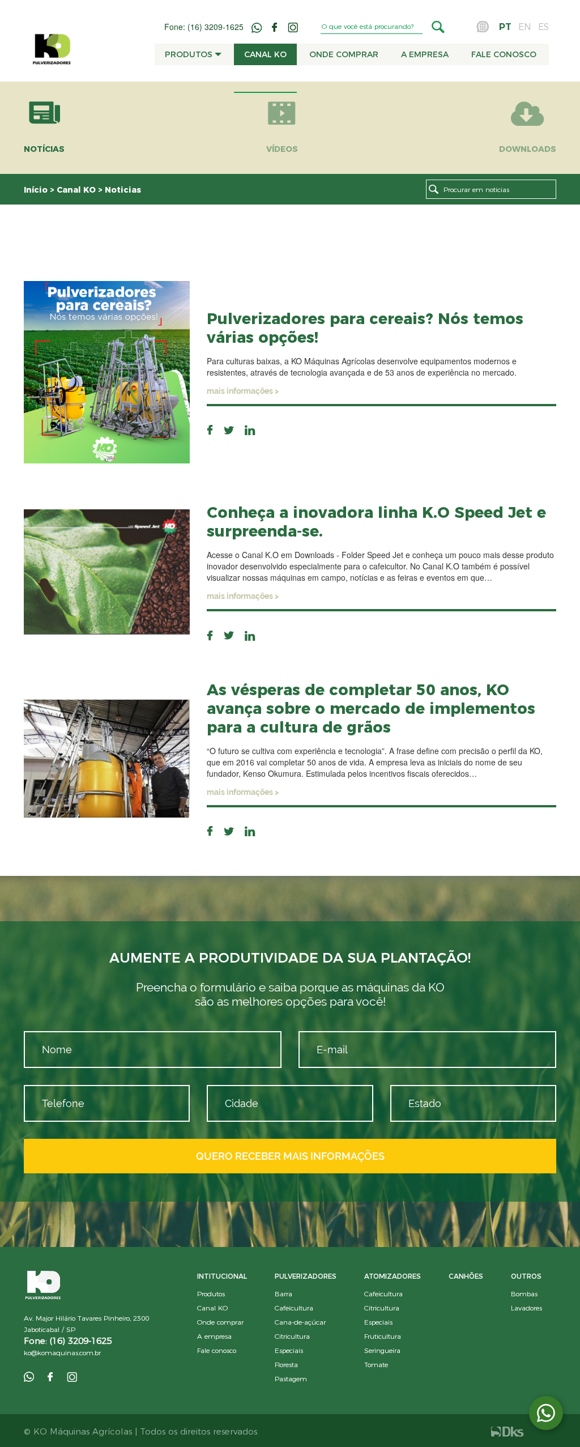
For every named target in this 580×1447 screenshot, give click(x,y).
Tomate (376, 1364)
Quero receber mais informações (290, 1156)
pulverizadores (305, 1276)
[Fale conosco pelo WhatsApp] (546, 1413)
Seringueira (382, 1350)
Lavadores (526, 1308)
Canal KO (265, 54)
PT (505, 27)
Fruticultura (382, 1336)
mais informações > (243, 390)
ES (543, 27)
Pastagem (291, 1378)
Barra (283, 1293)
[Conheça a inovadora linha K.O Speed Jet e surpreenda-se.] (107, 570)
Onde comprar (343, 54)
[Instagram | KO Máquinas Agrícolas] (293, 26)
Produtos (190, 54)
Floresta (286, 1364)
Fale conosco (503, 54)
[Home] (51, 44)
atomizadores (392, 1276)
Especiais (289, 1350)
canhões (466, 1276)
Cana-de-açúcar (300, 1322)
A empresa (214, 1336)
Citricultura (292, 1336)
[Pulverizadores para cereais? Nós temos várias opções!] (107, 371)
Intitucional (222, 1276)
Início (37, 190)
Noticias (123, 190)
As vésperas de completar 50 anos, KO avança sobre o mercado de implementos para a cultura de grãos (371, 708)
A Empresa (425, 54)
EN (524, 27)
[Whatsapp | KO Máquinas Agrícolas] (257, 26)
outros (526, 1276)
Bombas (524, 1293)
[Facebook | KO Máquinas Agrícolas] (276, 26)
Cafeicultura (294, 1308)
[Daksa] (507, 1430)
